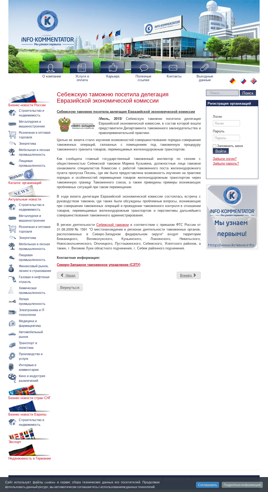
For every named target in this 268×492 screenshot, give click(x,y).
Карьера (112, 76)
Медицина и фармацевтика (30, 323)
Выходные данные (205, 78)
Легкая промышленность (32, 301)
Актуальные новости (24, 199)
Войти (220, 151)
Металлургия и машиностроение (32, 123)
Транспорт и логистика (28, 345)
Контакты (174, 76)
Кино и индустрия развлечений (32, 378)
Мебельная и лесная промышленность (34, 151)
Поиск (247, 93)
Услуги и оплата (82, 78)
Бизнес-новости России (27, 105)
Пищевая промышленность (32, 162)
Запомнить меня (230, 145)
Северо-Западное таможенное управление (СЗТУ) (98, 264)
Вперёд (186, 275)
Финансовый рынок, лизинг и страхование (35, 268)
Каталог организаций (24, 182)
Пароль (219, 131)
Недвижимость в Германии (29, 458)
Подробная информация (242, 485)
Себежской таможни (112, 224)
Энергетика (27, 143)
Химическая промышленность (32, 290)
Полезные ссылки (143, 78)
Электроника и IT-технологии (32, 312)
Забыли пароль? (226, 163)
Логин (217, 116)
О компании (51, 76)
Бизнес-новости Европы (27, 414)
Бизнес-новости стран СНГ (29, 397)
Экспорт (14, 441)
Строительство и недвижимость (31, 112)
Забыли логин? (225, 158)
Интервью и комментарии (29, 367)
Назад (70, 275)
